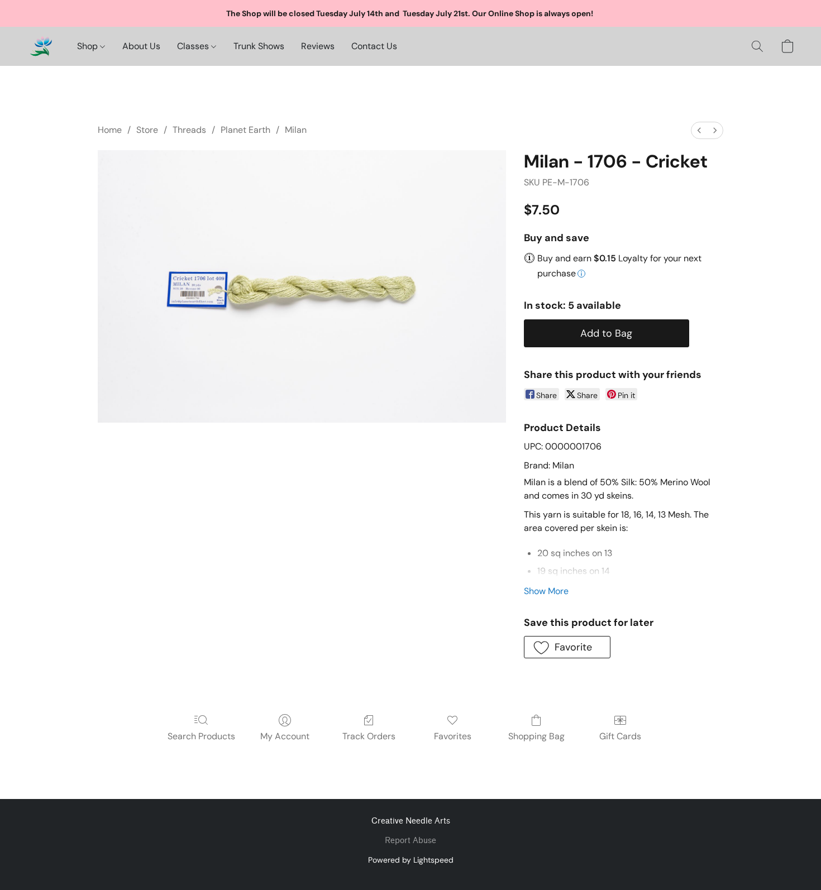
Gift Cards (620, 736)
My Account (284, 736)
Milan (296, 130)
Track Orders (368, 736)
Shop (88, 46)
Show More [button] (546, 591)
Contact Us (374, 46)
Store (147, 130)
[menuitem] (699, 130)
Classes (194, 46)
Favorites (452, 736)
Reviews (318, 46)
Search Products (201, 736)
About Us (141, 46)
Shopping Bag (536, 736)
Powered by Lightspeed (411, 860)
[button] (41, 46)
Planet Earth (245, 130)
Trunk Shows (258, 46)
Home (110, 130)
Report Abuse (410, 840)
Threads (189, 130)
